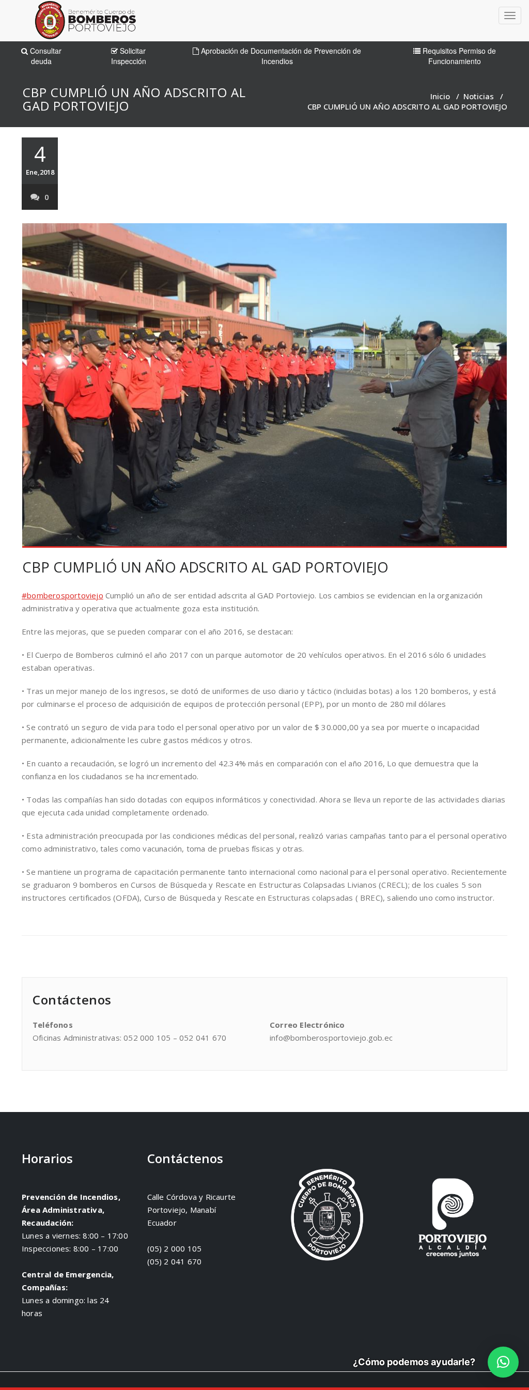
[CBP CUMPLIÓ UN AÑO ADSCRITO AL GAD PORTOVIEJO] (264, 385)
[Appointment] (85, 22)
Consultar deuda (44, 55)
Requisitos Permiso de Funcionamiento (458, 55)
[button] (503, 1362)
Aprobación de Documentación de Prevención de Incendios (280, 55)
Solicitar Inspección (128, 55)
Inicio (440, 96)
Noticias (478, 96)
